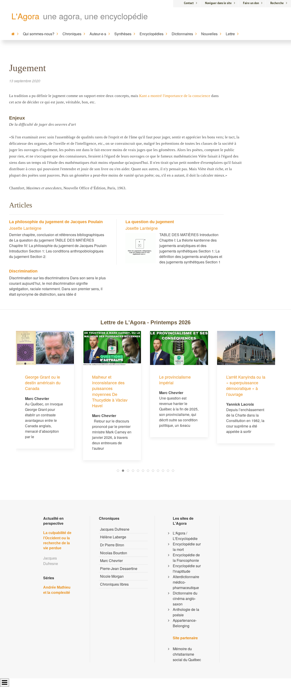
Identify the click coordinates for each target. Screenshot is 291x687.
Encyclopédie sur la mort (187, 546)
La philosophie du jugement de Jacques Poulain (56, 222)
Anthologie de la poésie (186, 612)
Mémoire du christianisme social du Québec (187, 654)
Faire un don (251, 3)
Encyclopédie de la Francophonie (186, 557)
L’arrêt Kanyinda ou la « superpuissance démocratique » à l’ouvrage (245, 385)
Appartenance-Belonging (185, 623)
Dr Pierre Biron (112, 544)
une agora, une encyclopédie (95, 16)
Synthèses (122, 33)
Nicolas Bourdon (113, 552)
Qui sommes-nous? (38, 33)
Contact (189, 3)
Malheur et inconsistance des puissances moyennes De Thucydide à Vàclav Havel (110, 391)
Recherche (277, 3)
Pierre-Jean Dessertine (118, 568)
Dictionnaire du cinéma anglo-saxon (185, 598)
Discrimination (23, 271)
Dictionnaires (182, 33)
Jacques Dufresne (114, 529)
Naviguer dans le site (218, 3)
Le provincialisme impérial (175, 379)
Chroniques (72, 33)
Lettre (230, 33)
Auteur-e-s (98, 33)
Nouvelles (209, 33)
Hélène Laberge (113, 537)
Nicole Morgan (112, 576)
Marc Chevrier (111, 560)
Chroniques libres (114, 584)
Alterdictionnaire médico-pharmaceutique (186, 582)
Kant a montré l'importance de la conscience (174, 96)
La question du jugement (149, 222)
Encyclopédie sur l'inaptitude (187, 568)
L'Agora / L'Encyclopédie (185, 535)
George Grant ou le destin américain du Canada (42, 382)
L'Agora (25, 16)
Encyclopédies (151, 33)
